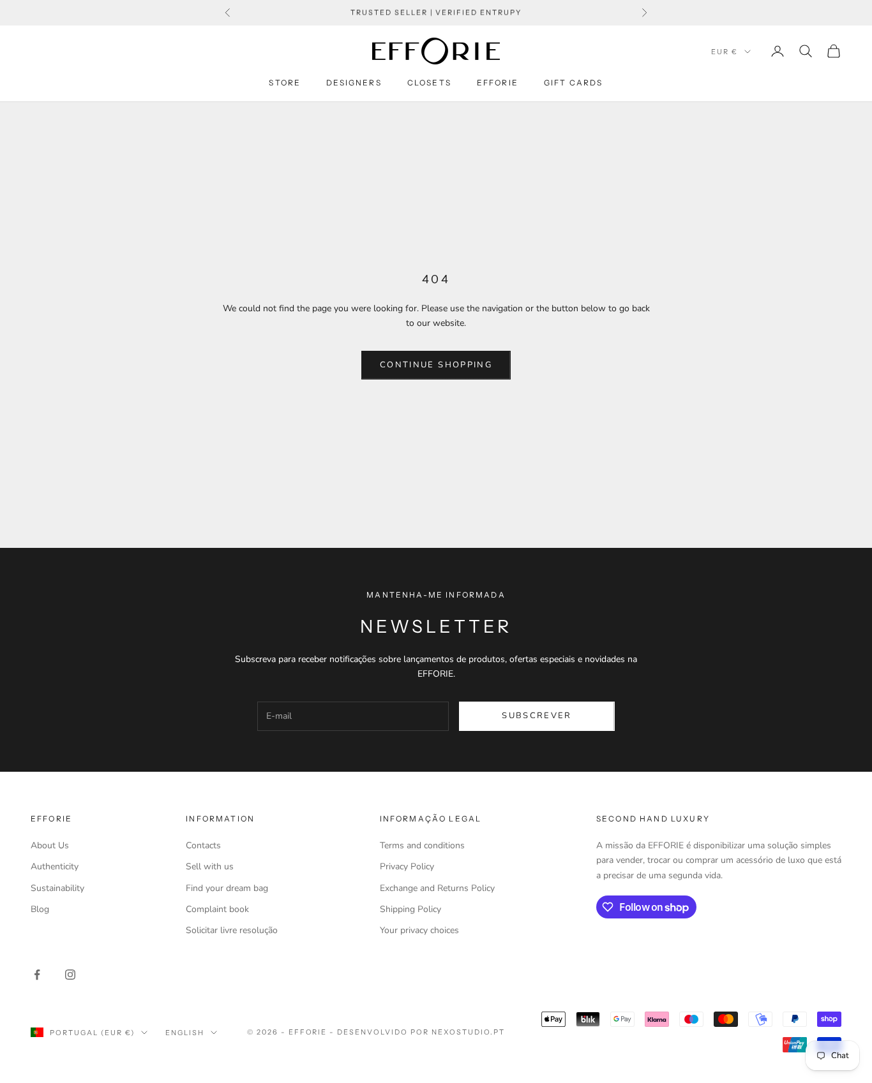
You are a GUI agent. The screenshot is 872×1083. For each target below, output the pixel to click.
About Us (50, 845)
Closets (429, 82)
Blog (40, 909)
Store (285, 82)
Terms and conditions (422, 845)
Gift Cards (573, 82)
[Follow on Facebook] (37, 974)
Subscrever (536, 715)
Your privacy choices (419, 930)
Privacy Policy (407, 866)
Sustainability (57, 888)
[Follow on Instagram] (70, 974)
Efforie (497, 82)
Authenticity (55, 866)
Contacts (203, 845)
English (184, 1032)
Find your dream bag (227, 888)
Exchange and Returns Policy (437, 888)
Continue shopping (436, 365)
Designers (353, 82)
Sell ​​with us (210, 866)
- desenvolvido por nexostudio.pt (416, 1032)
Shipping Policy (410, 909)
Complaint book (217, 909)
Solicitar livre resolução (232, 930)
